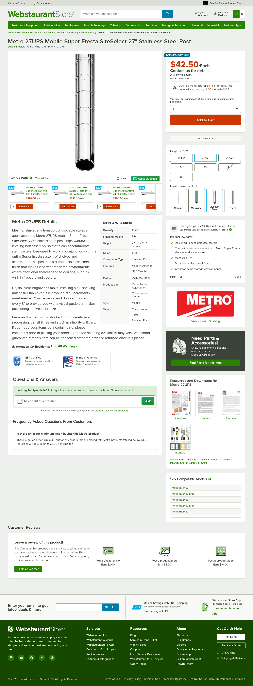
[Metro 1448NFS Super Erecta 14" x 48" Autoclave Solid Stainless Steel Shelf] (30, 198)
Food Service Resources (145, 654)
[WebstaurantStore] (40, 629)
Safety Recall (138, 663)
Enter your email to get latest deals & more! (28, 607)
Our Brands (184, 640)
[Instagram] (11, 658)
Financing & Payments (190, 649)
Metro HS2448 (180, 499)
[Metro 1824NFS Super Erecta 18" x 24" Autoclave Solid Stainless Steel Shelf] (117, 198)
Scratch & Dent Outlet (143, 640)
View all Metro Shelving (205, 321)
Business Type (233, 25)
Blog (133, 635)
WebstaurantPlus (96, 635)
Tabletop (115, 25)
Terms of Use (102, 410)
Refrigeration (52, 25)
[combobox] (121, 14)
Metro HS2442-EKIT (183, 505)
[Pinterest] (52, 658)
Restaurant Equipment (25, 25)
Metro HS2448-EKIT (183, 493)
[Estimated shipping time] (230, 229)
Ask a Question (147, 178)
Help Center (18, 3)
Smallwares (72, 25)
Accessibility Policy (174, 679)
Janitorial (197, 25)
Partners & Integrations (100, 659)
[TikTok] (42, 658)
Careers (181, 644)
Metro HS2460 (180, 488)
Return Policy (185, 663)
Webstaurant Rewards (99, 640)
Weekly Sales (138, 644)
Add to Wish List (205, 138)
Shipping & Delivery (233, 658)
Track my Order (231, 645)
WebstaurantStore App (100, 644)
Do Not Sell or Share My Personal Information (217, 679)
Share (123, 178)
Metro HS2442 (180, 511)
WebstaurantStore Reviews (146, 659)
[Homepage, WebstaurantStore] (41, 14)
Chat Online (228, 652)
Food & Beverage (95, 25)
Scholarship (184, 654)
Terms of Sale (112, 679)
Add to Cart (24, 206)
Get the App (43, 3)
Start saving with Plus (157, 611)
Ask (148, 401)
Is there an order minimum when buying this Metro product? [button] (59, 434)
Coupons (135, 649)
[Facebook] (31, 658)
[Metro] (205, 303)
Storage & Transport (174, 25)
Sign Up (110, 607)
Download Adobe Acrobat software (188, 462)
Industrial (213, 25)
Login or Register (28, 568)
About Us (182, 635)
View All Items (42, 178)
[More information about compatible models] (209, 479)
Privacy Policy (121, 410)
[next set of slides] (159, 198)
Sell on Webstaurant (189, 659)
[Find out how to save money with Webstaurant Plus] (11, 188)
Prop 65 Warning (63, 346)
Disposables (133, 25)
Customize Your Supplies (101, 649)
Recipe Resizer (95, 654)
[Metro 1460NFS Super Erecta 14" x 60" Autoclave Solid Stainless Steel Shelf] (73, 198)
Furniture (151, 25)
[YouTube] (21, 658)
